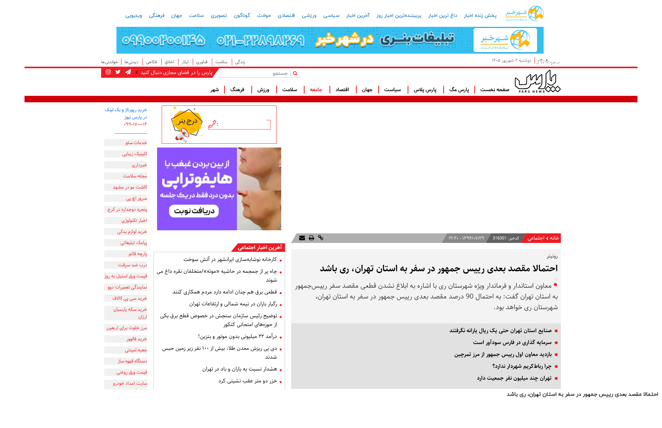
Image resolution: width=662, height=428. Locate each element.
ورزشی (309, 15)
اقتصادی (286, 15)
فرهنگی (156, 15)
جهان (176, 15)
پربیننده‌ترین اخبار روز (399, 15)
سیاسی (331, 15)
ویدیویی (133, 15)
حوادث (264, 15)
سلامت (196, 15)
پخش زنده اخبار (480, 15)
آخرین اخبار (358, 15)
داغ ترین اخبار (442, 15)
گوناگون (242, 15)
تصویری (219, 15)
